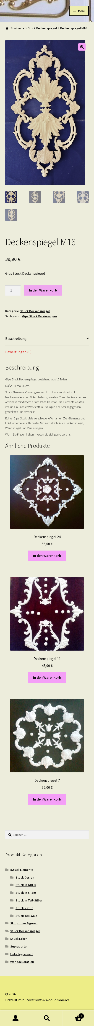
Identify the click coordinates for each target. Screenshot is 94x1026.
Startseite (17, 28)
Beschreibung (16, 338)
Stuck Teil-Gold (26, 916)
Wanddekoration (22, 962)
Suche (47, 1018)
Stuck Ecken (18, 939)
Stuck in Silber (26, 893)
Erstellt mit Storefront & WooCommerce (37, 1000)
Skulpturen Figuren (23, 923)
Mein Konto (15, 1018)
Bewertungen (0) (18, 352)
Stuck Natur (24, 908)
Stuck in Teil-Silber (29, 900)
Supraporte (18, 946)
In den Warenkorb (43, 290)
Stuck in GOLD (26, 885)
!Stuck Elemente (21, 870)
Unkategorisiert (21, 954)
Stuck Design (25, 877)
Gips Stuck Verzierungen (39, 316)
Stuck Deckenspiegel (42, 28)
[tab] (47, 338)
